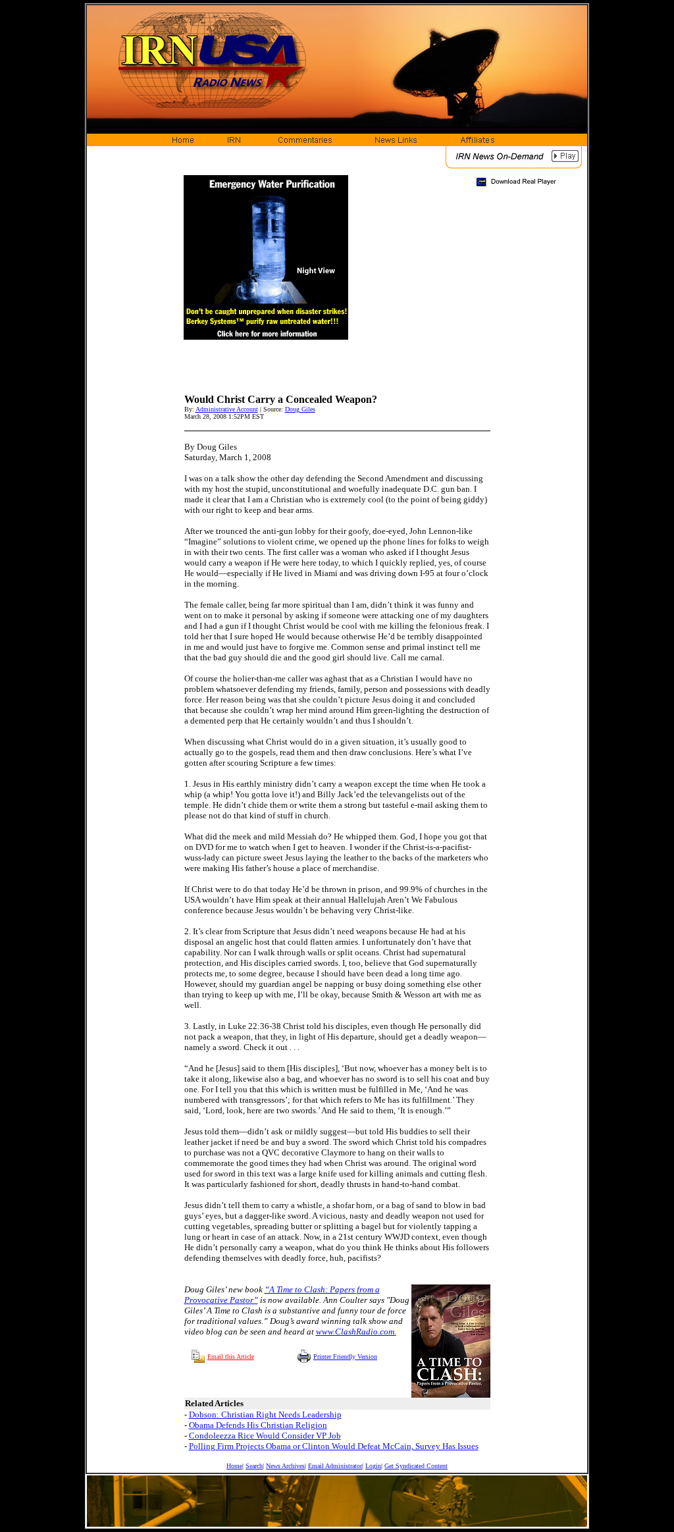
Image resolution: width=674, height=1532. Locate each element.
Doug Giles (300, 409)
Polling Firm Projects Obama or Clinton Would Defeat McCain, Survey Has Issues (334, 1446)
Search (254, 1465)
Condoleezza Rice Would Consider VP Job (265, 1435)
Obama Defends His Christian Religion (258, 1425)
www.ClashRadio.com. (356, 1331)
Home (234, 1465)
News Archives (285, 1465)
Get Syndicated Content (416, 1465)
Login (373, 1465)
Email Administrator (335, 1465)
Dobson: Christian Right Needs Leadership (265, 1414)
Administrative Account (226, 409)
